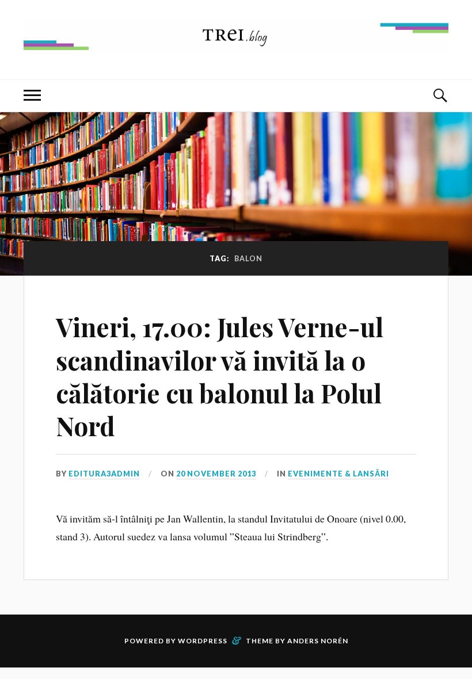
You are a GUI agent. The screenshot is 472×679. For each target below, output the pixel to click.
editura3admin (104, 473)
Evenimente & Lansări (338, 473)
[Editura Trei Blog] (236, 44)
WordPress (202, 640)
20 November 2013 (216, 473)
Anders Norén (317, 640)
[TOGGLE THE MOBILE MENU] (32, 96)
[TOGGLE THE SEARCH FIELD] (439, 96)
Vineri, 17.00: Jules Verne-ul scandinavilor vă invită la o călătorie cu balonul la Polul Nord (219, 376)
